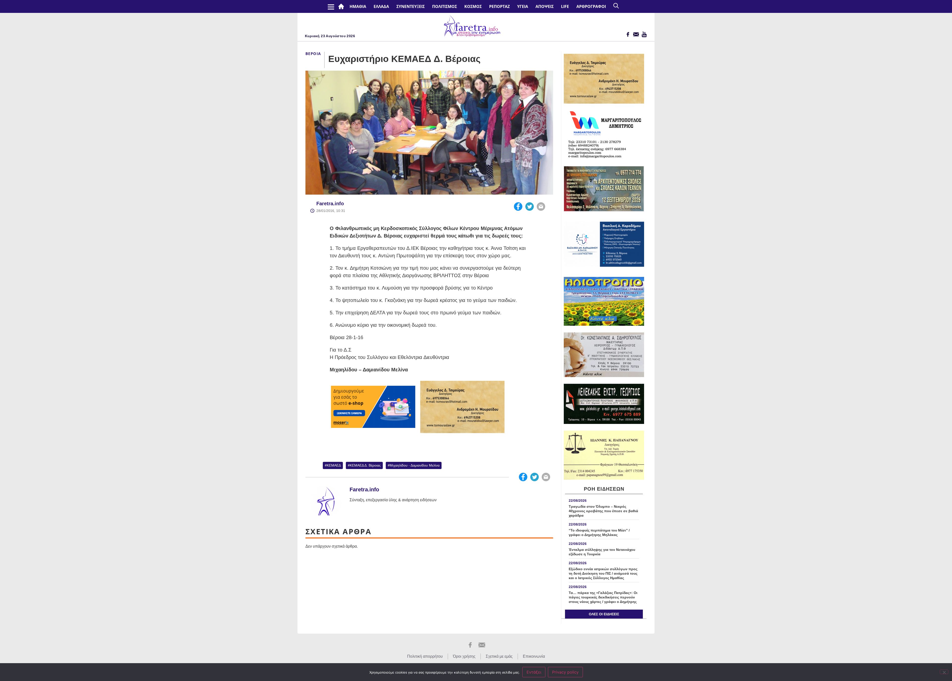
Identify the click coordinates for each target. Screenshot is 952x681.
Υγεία (522, 6)
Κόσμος (473, 6)
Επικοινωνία (534, 656)
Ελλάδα (381, 6)
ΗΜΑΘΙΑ (358, 6)
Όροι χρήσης (464, 656)
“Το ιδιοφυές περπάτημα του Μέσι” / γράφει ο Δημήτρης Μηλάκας (599, 532)
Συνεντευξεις (410, 6)
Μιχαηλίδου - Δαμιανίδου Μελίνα (415, 465)
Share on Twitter (529, 206)
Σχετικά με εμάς (499, 656)
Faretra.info (330, 203)
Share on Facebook (518, 206)
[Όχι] (944, 672)
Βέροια (313, 53)
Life (565, 6)
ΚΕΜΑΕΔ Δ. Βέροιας (365, 465)
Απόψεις (545, 6)
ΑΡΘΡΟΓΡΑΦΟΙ (591, 6)
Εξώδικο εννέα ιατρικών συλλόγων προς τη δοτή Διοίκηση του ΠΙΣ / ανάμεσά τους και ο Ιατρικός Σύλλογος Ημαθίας (603, 573)
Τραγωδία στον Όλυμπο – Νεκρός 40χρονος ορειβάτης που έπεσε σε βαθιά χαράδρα (603, 510)
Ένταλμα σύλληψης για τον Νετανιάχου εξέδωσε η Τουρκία (602, 552)
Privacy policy (565, 672)
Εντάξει (534, 672)
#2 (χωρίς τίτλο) (342, 6)
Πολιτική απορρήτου (425, 656)
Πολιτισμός (444, 6)
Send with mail (541, 206)
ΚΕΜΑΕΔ (334, 465)
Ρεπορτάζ (499, 6)
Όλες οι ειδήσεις (604, 614)
